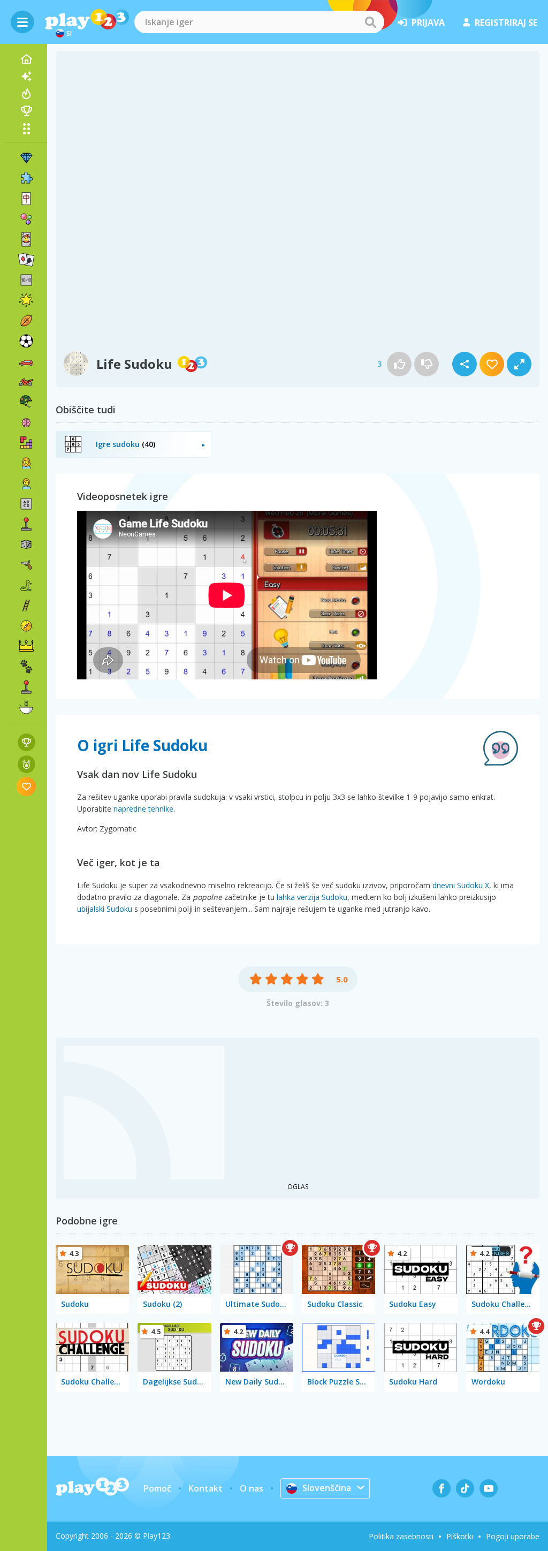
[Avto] (26, 361)
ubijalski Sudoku (104, 909)
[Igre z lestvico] (26, 742)
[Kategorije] (26, 128)
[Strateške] (26, 646)
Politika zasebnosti (401, 1536)
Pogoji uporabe (512, 1536)
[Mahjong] (26, 198)
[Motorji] (26, 382)
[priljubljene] (26, 786)
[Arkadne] (26, 524)
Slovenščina (326, 1488)
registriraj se (506, 22)
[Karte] (26, 239)
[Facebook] (441, 1488)
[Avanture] (26, 626)
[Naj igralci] (26, 110)
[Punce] (26, 463)
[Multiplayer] (26, 687)
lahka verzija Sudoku (312, 897)
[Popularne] (26, 93)
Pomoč (157, 1488)
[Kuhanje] (26, 707)
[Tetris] (26, 443)
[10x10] (26, 280)
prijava (428, 22)
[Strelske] (26, 565)
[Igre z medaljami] (26, 764)
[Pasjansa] (26, 259)
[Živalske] (26, 666)
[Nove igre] (26, 76)
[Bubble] (26, 219)
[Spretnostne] (26, 605)
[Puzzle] (26, 178)
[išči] (370, 22)
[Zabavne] (26, 300)
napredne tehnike (143, 809)
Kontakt (205, 1488)
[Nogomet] (26, 341)
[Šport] (26, 321)
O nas (251, 1488)
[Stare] (26, 585)
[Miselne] (26, 422)
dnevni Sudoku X (460, 885)
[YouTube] (489, 1488)
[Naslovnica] (26, 59)
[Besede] (26, 504)
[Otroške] (26, 483)
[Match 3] (26, 158)
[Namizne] (26, 544)
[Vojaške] (26, 402)
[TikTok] (465, 1488)
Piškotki (459, 1536)
